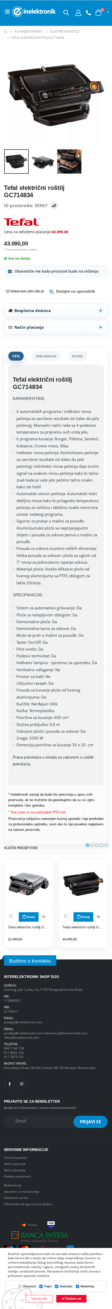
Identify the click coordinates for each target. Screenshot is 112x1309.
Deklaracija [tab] (46, 356)
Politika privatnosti (17, 1176)
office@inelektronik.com (21, 1037)
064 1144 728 (14, 1048)
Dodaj (31, 916)
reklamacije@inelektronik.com (65, 1033)
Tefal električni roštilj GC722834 (83, 927)
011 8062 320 (14, 1052)
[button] (66, 12)
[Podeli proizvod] (54, 205)
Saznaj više (39, 1298)
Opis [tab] (16, 356)
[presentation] (11, 95)
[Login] (78, 12)
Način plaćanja (29, 327)
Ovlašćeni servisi (16, 1198)
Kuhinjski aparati (28, 31)
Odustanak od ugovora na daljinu (28, 1204)
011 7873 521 (14, 1057)
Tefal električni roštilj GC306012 (29, 927)
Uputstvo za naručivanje (21, 1191)
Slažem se (73, 1298)
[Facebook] (9, 1084)
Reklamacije (13, 1185)
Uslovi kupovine (15, 1157)
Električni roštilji (64, 31)
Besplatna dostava (32, 310)
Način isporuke (15, 1164)
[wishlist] (11, 916)
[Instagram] (22, 1084)
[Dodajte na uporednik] (43, 917)
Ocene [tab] (77, 356)
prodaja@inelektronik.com (23, 1022)
